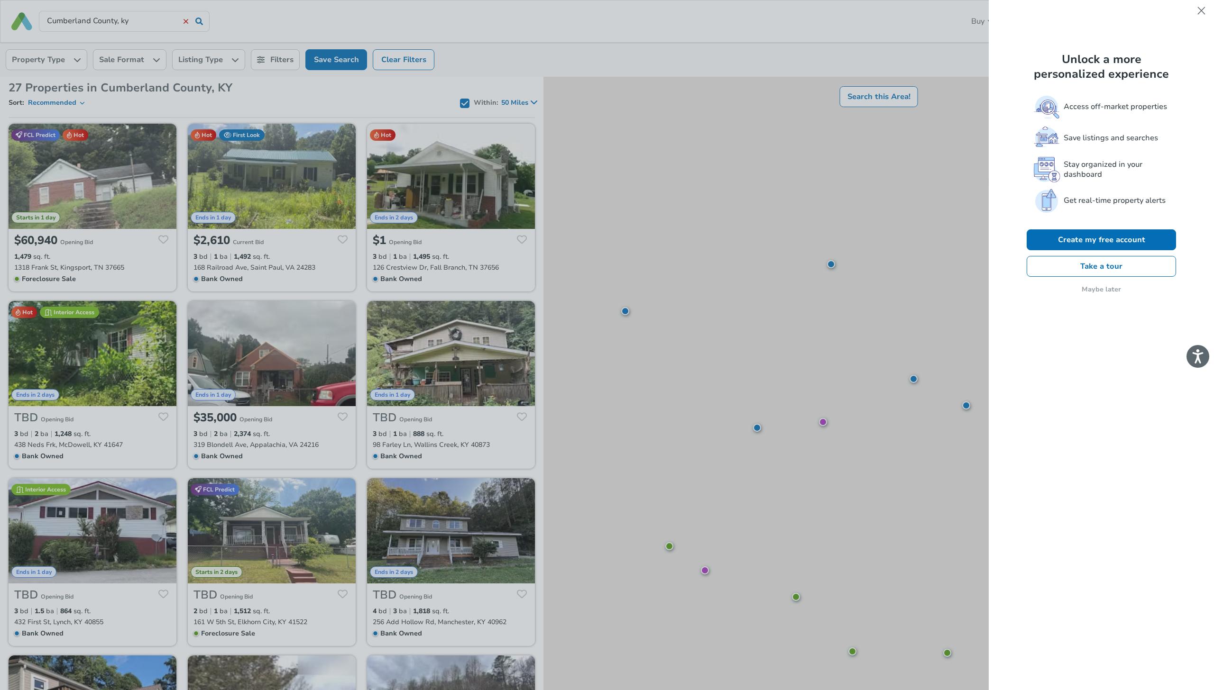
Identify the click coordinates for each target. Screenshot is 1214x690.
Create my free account (1101, 240)
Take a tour (1101, 266)
